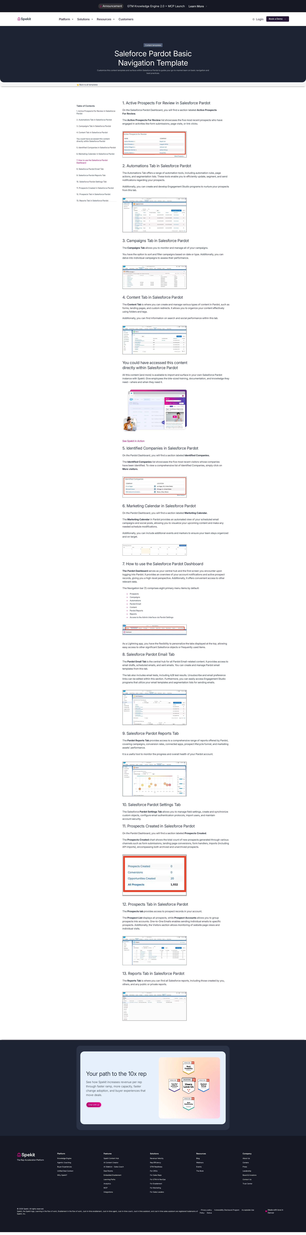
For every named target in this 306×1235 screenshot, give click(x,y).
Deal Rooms (108, 1171)
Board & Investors (249, 1175)
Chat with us (93, 1105)
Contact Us (247, 1179)
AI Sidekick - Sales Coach (114, 1167)
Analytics (107, 1184)
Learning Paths (109, 1179)
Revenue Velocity (157, 1158)
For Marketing (155, 1188)
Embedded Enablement (112, 1175)
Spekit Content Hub (111, 1158)
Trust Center (247, 1184)
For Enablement (156, 1184)
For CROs (153, 1171)
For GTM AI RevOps (158, 1179)
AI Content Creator (111, 1162)
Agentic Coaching (64, 1162)
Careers (246, 1162)
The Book (200, 1171)
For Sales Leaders (157, 1192)
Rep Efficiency (155, 1162)
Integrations (108, 1192)
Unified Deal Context (65, 1171)
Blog (198, 1158)
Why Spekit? (62, 1175)
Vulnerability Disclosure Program (226, 1210)
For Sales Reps (155, 1175)
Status (209, 1213)
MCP (105, 1188)
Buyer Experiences (64, 1167)
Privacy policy (206, 1210)
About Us (246, 1158)
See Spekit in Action (133, 441)
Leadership (247, 1171)
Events (199, 1167)
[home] (24, 19)
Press (245, 1167)
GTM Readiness (156, 1167)
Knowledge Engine (64, 1158)
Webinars (199, 1162)
